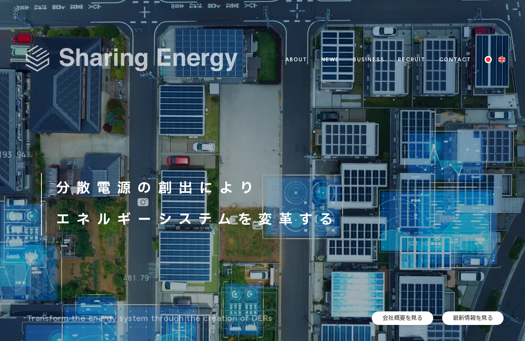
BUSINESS (368, 59)
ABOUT (296, 59)
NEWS (330, 59)
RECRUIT (411, 59)
